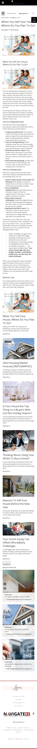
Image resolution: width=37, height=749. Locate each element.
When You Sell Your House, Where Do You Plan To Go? (18, 319)
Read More (6, 334)
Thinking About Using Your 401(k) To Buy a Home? (18, 456)
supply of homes (24, 93)
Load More (6, 564)
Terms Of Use (11, 727)
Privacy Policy (23, 727)
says (16, 230)
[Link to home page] (18, 2)
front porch (5, 17)
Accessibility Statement (13, 730)
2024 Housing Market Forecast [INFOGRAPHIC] (17, 364)
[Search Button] (33, 13)
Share (34, 21)
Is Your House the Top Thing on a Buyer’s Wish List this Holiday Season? (17, 409)
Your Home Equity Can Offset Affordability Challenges (16, 542)
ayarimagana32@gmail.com (18, 702)
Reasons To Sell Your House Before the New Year (16, 504)
